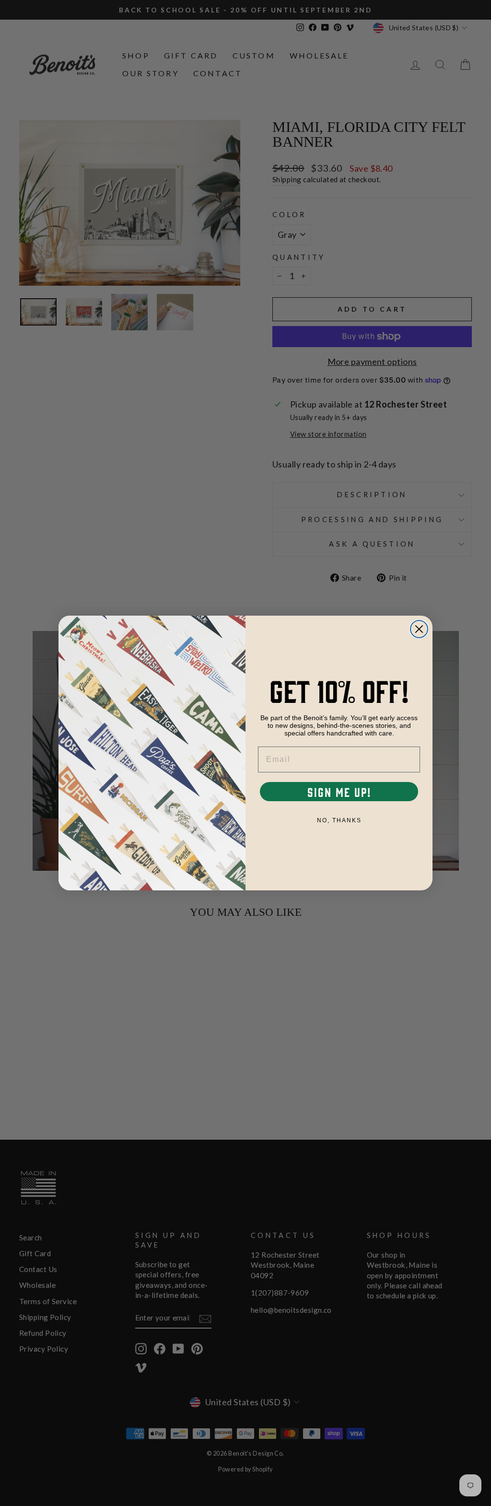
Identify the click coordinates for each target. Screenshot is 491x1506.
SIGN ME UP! (339, 791)
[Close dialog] (419, 629)
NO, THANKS (339, 820)
